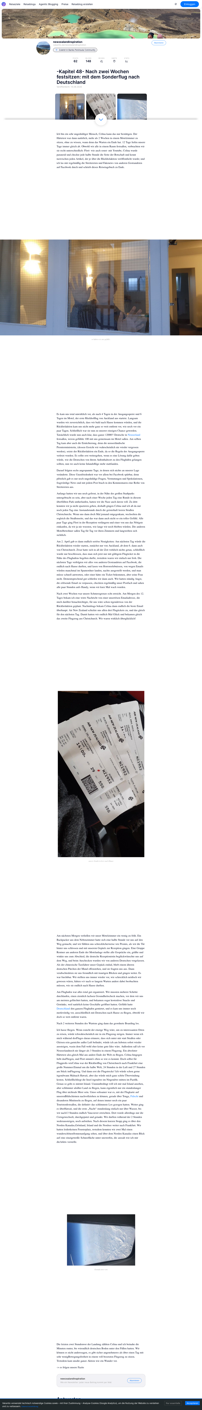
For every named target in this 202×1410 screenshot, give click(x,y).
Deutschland (63, 1008)
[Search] (176, 4)
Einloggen (189, 4)
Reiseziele (14, 4)
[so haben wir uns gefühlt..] (70, 108)
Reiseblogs (30, 4)
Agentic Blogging (48, 4)
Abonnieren (159, 43)
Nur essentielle (173, 1403)
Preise (65, 4)
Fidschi (134, 1096)
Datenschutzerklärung (29, 1406)
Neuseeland (134, 434)
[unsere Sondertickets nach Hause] (101, 108)
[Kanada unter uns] (132, 108)
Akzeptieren (192, 1403)
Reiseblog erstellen (82, 4)
